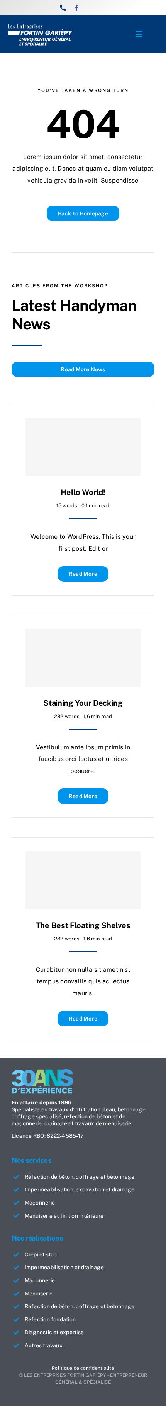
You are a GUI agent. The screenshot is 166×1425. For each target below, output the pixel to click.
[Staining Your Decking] (83, 658)
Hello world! (83, 492)
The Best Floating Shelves (83, 925)
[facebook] (77, 8)
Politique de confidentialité (83, 1368)
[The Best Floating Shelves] (83, 880)
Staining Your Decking (83, 703)
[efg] (40, 26)
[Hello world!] (83, 447)
